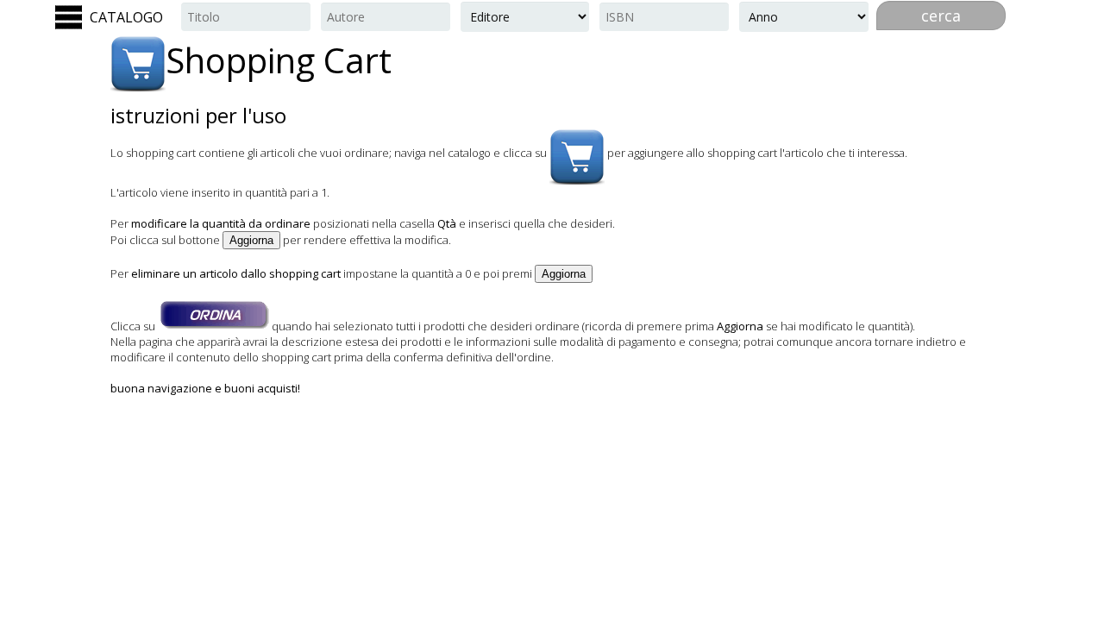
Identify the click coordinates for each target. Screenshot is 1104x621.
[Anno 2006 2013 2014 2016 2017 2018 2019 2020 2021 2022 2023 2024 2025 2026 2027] (804, 16)
